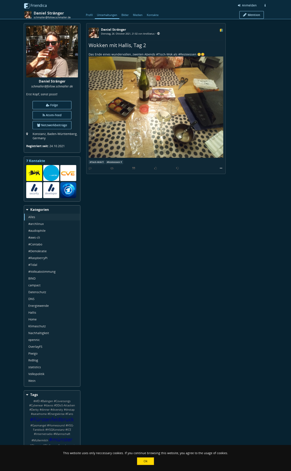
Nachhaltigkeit (38, 333)
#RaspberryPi (38, 258)
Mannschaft (62, 434)
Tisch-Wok (165, 54)
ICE (69, 430)
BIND (32, 278)
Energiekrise (57, 414)
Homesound (57, 425)
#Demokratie (37, 251)
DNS (31, 299)
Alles (31, 217)
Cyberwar (37, 405)
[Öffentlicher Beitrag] (158, 33)
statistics (34, 367)
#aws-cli (34, 237)
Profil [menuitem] (89, 15)
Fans (70, 414)
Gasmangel (39, 425)
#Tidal (32, 265)
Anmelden (249, 5)
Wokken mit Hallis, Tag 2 (117, 45)
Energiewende (38, 306)
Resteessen (188, 54)
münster (62, 439)
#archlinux (36, 224)
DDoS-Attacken (65, 405)
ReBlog (33, 360)
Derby (35, 410)
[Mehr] (221, 168)
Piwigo (32, 353)
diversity (57, 410)
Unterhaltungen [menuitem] (107, 15)
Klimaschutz (37, 326)
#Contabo (35, 244)
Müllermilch (40, 440)
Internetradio (44, 434)
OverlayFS (35, 347)
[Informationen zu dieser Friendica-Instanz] (265, 5)
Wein (32, 381)
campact (34, 285)
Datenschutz (37, 292)
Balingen (47, 401)
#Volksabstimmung (42, 272)
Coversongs (63, 401)
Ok (145, 461)
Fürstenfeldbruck (53, 419)
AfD (37, 401)
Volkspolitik (36, 374)
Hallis (32, 312)
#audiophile (37, 231)
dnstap (70, 410)
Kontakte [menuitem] (152, 15)
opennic (34, 340)
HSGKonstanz (56, 430)
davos (49, 405)
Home (32, 319)
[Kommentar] (90, 168)
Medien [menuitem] (138, 15)
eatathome (40, 414)
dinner (45, 410)
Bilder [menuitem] (125, 15)
